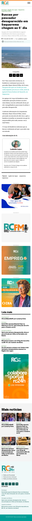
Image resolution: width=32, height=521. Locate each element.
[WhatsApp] (21, 75)
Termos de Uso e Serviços (9, 477)
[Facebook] (10, 75)
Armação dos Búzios (6, 330)
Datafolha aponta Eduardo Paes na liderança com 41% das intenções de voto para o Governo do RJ (15, 325)
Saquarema (21, 9)
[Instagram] (6, 484)
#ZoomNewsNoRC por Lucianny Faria (14, 319)
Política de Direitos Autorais (10, 478)
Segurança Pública (6, 11)
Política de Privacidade (9, 475)
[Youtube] (17, 484)
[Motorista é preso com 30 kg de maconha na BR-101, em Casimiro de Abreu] (23, 441)
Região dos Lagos (12, 9)
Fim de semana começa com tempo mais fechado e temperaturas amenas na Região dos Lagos (15, 349)
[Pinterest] (17, 75)
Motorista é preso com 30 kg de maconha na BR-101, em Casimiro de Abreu (23, 452)
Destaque (4, 9)
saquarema (22, 176)
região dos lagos (13, 176)
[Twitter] (14, 75)
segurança (5, 178)
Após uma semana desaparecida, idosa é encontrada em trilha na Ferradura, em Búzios (15, 334)
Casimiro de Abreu (6, 339)
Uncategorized (5, 317)
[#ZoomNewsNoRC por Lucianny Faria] (9, 417)
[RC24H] (5, 3)
